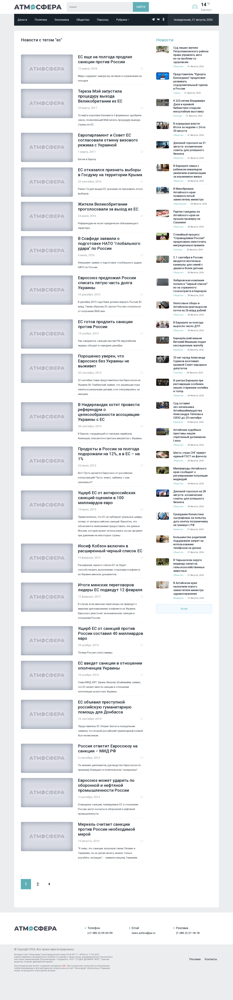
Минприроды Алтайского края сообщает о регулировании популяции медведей (190, 474)
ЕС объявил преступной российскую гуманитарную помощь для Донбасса (105, 707)
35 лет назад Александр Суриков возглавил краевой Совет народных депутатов (190, 363)
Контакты (211, 959)
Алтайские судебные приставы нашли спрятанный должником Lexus (189, 435)
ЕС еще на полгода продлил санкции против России (105, 59)
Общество (82, 19)
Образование (179, 204)
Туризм (176, 93)
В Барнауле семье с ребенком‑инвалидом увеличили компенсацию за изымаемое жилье (189, 171)
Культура (177, 116)
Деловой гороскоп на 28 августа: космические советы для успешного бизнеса (189, 497)
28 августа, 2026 (195, 181)
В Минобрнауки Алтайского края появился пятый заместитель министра (188, 194)
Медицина (178, 598)
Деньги (22, 19)
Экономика (61, 19)
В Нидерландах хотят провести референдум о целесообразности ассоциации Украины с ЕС (109, 412)
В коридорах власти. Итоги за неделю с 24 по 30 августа (189, 127)
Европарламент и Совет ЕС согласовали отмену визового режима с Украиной (108, 140)
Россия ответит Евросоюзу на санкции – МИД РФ (107, 748)
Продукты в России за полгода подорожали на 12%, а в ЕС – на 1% (109, 454)
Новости (164, 40)
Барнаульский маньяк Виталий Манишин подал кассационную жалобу (189, 342)
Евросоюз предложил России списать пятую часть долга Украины (107, 282)
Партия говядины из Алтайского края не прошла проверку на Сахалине (186, 217)
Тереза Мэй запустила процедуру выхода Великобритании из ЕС (100, 96)
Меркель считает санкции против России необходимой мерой (106, 829)
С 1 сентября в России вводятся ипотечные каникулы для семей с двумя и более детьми (188, 263)
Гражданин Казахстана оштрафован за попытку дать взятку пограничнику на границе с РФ (190, 520)
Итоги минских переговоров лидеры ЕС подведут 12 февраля (110, 587)
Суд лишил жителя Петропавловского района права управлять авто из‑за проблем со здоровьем (190, 55)
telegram (153, 19)
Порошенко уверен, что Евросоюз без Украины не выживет (103, 361)
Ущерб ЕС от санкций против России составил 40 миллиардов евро (110, 633)
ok (163, 19)
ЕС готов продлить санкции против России (105, 324)
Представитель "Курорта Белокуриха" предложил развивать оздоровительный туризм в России (190, 81)
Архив (184, 608)
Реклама (195, 959)
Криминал (178, 350)
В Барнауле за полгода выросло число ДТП (188, 324)
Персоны (103, 19)
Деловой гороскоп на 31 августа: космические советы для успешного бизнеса (189, 148)
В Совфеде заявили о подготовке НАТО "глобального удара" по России (109, 243)
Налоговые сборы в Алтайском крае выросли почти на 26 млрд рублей (190, 307)
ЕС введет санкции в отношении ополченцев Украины (110, 666)
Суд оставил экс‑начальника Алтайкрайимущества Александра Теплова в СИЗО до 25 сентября (188, 410)
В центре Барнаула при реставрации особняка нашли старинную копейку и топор (190, 386)
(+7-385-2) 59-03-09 (100, 933)
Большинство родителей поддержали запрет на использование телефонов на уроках (189, 543)
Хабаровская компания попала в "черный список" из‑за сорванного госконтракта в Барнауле (190, 286)
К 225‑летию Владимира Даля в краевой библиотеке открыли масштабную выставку (189, 106)
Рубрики (122, 19)
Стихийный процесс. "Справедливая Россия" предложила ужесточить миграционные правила (189, 240)
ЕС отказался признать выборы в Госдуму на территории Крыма (110, 172)
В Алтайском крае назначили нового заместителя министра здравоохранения (188, 588)
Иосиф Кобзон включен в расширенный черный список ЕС (110, 548)
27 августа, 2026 (195, 529)
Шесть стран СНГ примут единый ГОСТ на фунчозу (190, 454)
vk (158, 19)
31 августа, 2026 (195, 66)
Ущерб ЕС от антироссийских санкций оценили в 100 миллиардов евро (106, 497)
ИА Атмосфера (38, 7)
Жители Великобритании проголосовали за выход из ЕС (108, 207)
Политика (41, 19)
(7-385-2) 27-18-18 (188, 933)
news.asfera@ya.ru (143, 933)
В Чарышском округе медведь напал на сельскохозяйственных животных (189, 565)
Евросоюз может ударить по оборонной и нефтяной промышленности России (106, 785)
